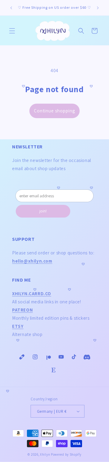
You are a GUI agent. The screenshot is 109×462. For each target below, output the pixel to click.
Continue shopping (54, 111)
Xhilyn (45, 454)
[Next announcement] (97, 8)
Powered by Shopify (66, 454)
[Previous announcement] (11, 8)
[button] (12, 30)
